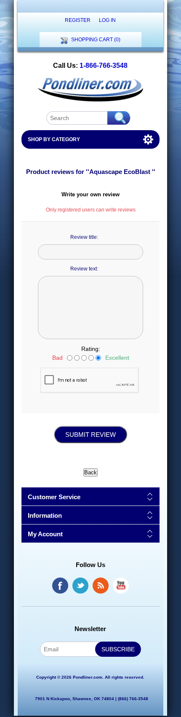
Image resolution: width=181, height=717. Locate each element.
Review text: (84, 269)
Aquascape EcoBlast (120, 171)
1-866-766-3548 (104, 65)
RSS (101, 586)
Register (77, 20)
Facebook (60, 586)
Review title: (84, 237)
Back (90, 472)
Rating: (90, 348)
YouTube (121, 586)
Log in (107, 20)
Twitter (80, 586)
